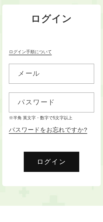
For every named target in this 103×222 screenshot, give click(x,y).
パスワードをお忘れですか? (48, 129)
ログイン (51, 161)
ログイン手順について (30, 51)
